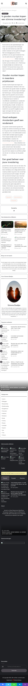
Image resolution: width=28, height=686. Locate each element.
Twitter (3, 468)
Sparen (4, 427)
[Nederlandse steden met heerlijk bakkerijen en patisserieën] (5, 355)
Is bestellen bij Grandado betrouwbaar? (17, 336)
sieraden (4, 425)
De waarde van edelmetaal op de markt (20, 245)
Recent (5, 478)
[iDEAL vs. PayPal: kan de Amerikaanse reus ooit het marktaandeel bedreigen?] (5, 366)
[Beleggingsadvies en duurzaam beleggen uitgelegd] (7, 240)
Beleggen (14, 10)
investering (18, 197)
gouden (9, 197)
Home (4, 10)
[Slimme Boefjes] (14, 3)
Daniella (14, 208)
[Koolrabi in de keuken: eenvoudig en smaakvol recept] (14, 452)
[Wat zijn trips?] (5, 458)
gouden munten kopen (8, 59)
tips (3, 430)
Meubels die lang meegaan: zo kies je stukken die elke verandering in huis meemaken (18, 493)
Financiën (8, 10)
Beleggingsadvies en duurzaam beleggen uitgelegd (6, 246)
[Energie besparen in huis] (14, 458)
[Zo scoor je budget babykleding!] (5, 450)
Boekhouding (5, 406)
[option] (14, 382)
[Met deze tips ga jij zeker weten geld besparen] (5, 346)
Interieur (4, 413)
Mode (3, 418)
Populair (13, 478)
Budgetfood (5, 408)
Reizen (4, 423)
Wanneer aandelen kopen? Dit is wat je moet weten (6, 231)
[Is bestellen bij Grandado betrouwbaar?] (5, 338)
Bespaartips (5, 403)
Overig (3, 420)
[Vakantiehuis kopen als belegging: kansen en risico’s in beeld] (21, 224)
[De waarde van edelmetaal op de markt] (21, 240)
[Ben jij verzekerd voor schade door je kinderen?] (23, 452)
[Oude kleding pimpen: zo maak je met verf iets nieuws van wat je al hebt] (5, 486)
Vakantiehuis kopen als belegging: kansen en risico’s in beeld (20, 231)
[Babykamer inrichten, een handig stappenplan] (23, 460)
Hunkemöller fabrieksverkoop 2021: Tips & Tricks (18, 327)
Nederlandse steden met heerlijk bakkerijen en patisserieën (17, 352)
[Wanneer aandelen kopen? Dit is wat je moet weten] (7, 224)
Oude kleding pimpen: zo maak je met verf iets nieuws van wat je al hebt (19, 484)
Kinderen (4, 415)
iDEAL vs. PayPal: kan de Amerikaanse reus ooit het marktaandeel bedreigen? (17, 363)
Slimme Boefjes (17, 680)
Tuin (3, 432)
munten (14, 200)
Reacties (22, 478)
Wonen (4, 435)
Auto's (3, 399)
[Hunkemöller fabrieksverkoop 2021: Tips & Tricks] (5, 330)
